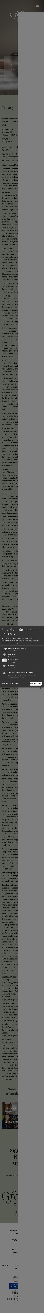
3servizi (11, 667)
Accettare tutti (35, 684)
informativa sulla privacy (10, 643)
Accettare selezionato (10, 684)
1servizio (12, 662)
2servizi (11, 651)
